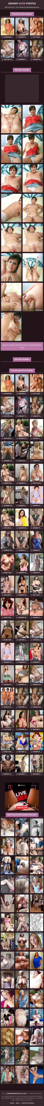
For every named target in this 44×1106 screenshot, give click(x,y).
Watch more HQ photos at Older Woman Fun (22, 346)
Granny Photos (22, 3)
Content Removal (27, 1103)
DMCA (18, 1103)
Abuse (12, 1103)
